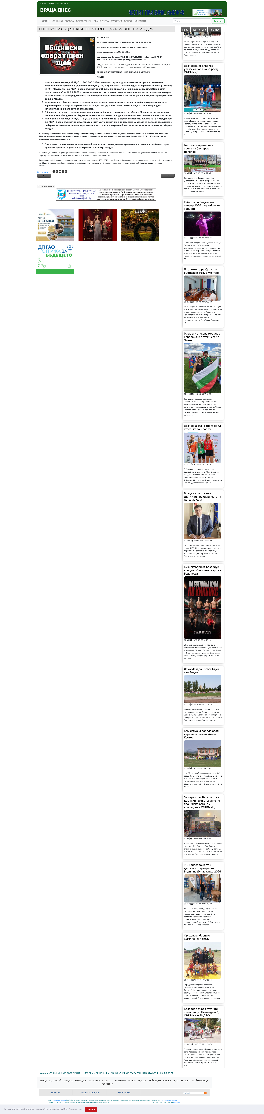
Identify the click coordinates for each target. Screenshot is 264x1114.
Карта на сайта (53, 3)
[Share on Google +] (57, 171)
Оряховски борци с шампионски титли (197, 909)
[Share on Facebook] (54, 171)
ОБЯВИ (128, 21)
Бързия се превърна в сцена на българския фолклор (199, 121)
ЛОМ (175, 1080)
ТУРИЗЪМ (116, 21)
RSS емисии (123, 1092)
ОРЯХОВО (120, 1080)
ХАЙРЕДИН (155, 1080)
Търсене (218, 21)
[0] (44, 176)
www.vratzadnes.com (58, 1100)
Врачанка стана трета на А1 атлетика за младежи (202, 399)
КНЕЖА (167, 1080)
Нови (185, 29)
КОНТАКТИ (140, 21)
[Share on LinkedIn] (60, 171)
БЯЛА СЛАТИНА (107, 1082)
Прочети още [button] (75, 1109)
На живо (214, 29)
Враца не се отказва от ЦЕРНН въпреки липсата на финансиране (202, 469)
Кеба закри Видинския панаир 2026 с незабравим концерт (202, 177)
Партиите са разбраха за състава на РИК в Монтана (201, 243)
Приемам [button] (91, 1109)
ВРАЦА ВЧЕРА (101, 21)
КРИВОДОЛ (81, 1080)
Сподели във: (44, 172)
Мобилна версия (90, 1092)
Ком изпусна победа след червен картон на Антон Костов (201, 706)
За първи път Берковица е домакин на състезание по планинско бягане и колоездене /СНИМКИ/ (202, 774)
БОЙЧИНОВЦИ (200, 1080)
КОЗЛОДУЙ (55, 1080)
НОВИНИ (45, 21)
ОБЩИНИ (57, 21)
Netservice (176, 1102)
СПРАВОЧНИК (84, 21)
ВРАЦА (43, 1080)
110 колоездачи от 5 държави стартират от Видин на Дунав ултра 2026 (202, 840)
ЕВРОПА (69, 21)
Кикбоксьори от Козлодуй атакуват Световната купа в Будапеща (202, 542)
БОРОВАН (94, 1080)
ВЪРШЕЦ (185, 1080)
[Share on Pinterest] (63, 171)
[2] (168, 176)
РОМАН (142, 1080)
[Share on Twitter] (66, 171)
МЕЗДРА (68, 1080)
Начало (43, 3)
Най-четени (199, 29)
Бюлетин (55, 1092)
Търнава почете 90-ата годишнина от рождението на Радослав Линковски (202, 1051)
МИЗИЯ (132, 1080)
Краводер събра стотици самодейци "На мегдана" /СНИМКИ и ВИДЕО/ (201, 984)
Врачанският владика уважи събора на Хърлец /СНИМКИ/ (201, 41)
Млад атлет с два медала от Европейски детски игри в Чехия (203, 309)
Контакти (64, 3)
